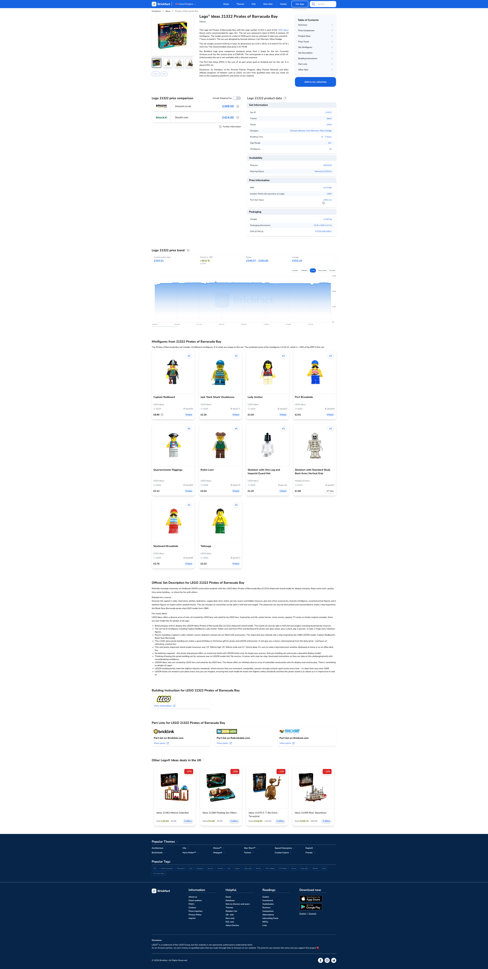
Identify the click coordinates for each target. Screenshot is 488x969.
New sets (230, 918)
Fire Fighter (283, 868)
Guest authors (195, 900)
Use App (300, 4)
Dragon (237, 868)
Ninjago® (217, 852)
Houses (293, 868)
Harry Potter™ (189, 852)
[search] (313, 4)
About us (193, 896)
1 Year (313, 270)
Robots (258, 868)
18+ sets (230, 914)
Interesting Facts (270, 918)
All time (332, 270)
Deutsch (312, 913)
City (184, 848)
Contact (192, 907)
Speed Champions (283, 848)
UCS (190, 868)
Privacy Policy (195, 914)
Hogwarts (199, 868)
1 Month (295, 270)
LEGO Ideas (283, 30)
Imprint (192, 918)
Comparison (268, 911)
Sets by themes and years (238, 904)
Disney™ (217, 848)
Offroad (315, 868)
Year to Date (322, 270)
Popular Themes (163, 841)
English (302, 913)
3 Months (304, 270)
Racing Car (181, 868)
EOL (254, 4)
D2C (154, 868)
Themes (240, 4)
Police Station (270, 868)
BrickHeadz (157, 852)
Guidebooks (268, 904)
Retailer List (231, 911)
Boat (164, 74)
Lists (264, 925)
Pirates (155, 74)
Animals (220, 868)
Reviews (266, 907)
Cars (229, 868)
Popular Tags (161, 861)
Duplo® (309, 848)
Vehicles (210, 868)
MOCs (265, 921)
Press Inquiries (195, 911)
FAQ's (191, 904)
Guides (283, 4)
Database (230, 900)
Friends (309, 852)
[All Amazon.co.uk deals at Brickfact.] (161, 106)
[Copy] (284, 98)
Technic (247, 852)
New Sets (268, 4)
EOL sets (230, 921)
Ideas (329, 118)
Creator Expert (282, 852)
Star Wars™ (249, 848)
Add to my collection (315, 81)
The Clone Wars (158, 873)
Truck (324, 868)
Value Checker (232, 925)
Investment (267, 900)
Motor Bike (304, 868)
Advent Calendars (167, 868)
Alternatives (268, 914)
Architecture (157, 848)
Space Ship (248, 868)
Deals (226, 4)
